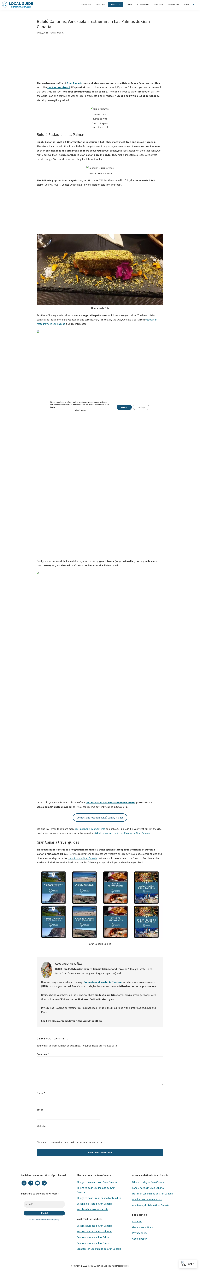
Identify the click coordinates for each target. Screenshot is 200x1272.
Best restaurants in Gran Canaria (94, 1225)
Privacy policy (139, 1233)
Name (41, 1093)
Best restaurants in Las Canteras (94, 1243)
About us (137, 1221)
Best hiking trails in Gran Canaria (94, 1203)
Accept (124, 407)
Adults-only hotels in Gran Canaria (150, 1205)
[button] (194, 4)
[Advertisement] (100, 59)
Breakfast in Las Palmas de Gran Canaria (99, 1248)
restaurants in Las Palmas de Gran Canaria (110, 802)
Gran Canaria (74, 83)
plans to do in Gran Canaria (82, 858)
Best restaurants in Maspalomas (94, 1231)
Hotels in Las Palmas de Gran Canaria (152, 1193)
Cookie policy (139, 1238)
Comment (43, 1054)
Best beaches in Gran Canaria (92, 1209)
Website (41, 1126)
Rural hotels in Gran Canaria (147, 1199)
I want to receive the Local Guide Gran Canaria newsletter (70, 1142)
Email (41, 1109)
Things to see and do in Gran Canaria (97, 1182)
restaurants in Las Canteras (90, 829)
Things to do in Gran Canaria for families (99, 1198)
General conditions (142, 1227)
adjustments (80, 410)
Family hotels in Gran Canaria (148, 1187)
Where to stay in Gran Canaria (148, 1182)
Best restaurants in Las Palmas (94, 1237)
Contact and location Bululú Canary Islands (100, 817)
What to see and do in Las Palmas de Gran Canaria (122, 833)
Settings (141, 407)
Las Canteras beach (58, 87)
